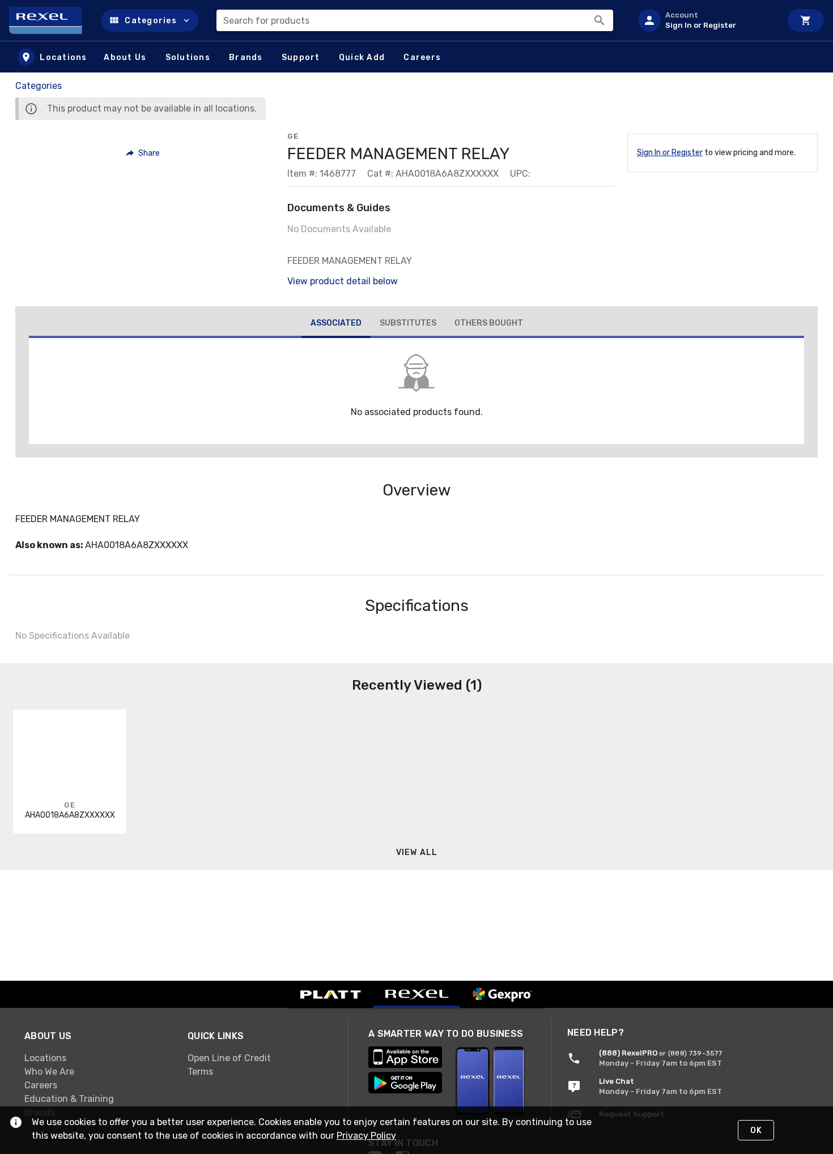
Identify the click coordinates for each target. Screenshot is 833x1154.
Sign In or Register (670, 152)
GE (293, 136)
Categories (38, 85)
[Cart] (806, 20)
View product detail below (342, 281)
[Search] (599, 20)
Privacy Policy (366, 1135)
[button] (149, 20)
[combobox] (414, 20)
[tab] (336, 324)
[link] (96, 1058)
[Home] (50, 20)
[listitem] (705, 20)
